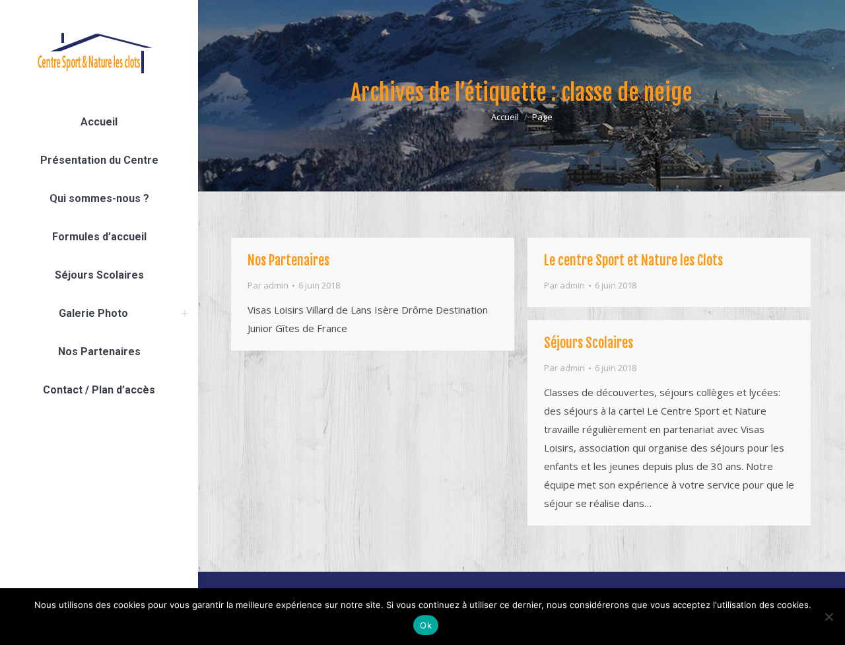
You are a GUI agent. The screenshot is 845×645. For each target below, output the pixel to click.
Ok (426, 625)
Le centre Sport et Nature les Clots (633, 260)
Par (268, 285)
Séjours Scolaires (588, 343)
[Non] (828, 616)
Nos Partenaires (288, 260)
